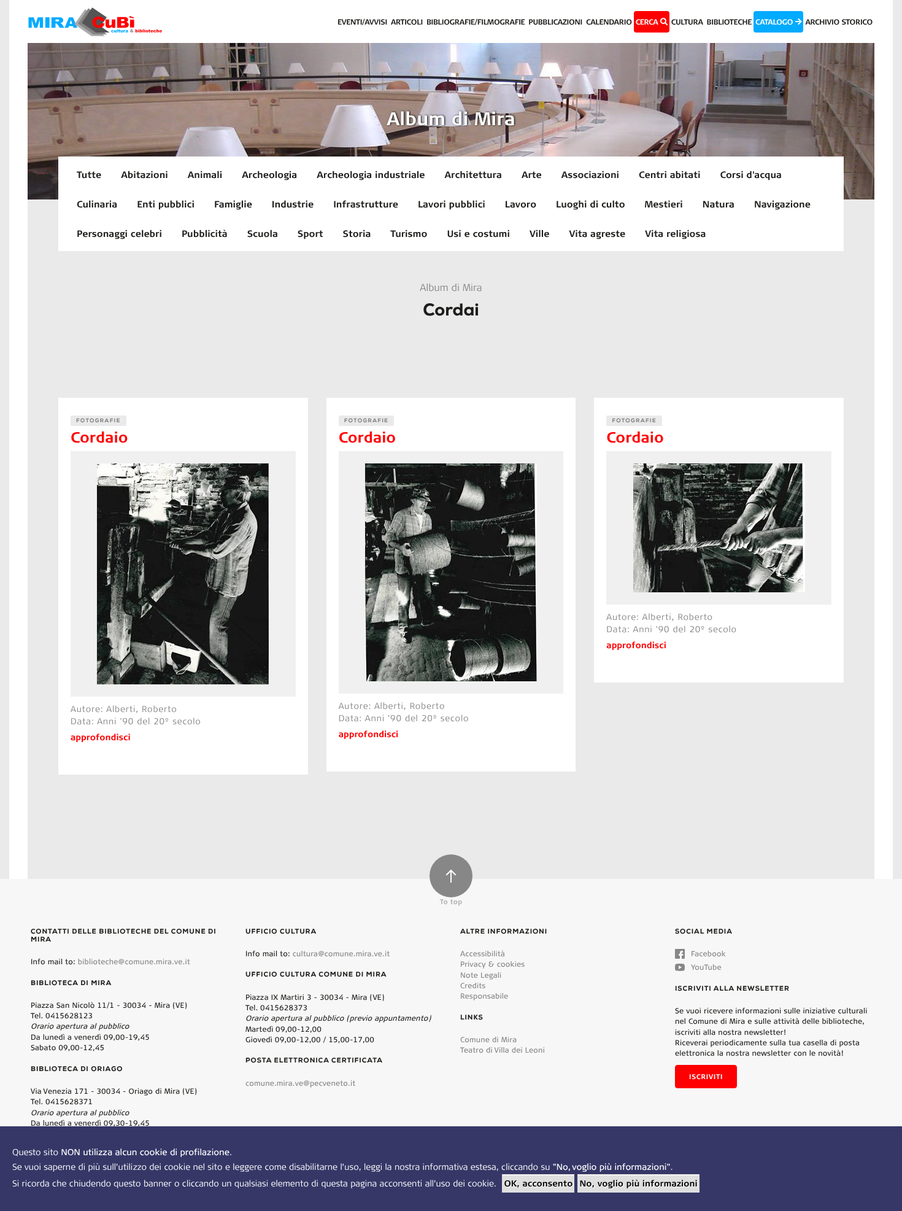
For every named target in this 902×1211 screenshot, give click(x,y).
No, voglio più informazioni (638, 1183)
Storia (357, 233)
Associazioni (590, 174)
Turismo (408, 233)
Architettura (472, 174)
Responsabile (484, 995)
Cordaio (99, 436)
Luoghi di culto (590, 204)
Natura (718, 204)
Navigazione (782, 204)
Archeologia (269, 174)
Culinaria (97, 204)
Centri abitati (669, 174)
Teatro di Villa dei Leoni (502, 1049)
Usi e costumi (478, 233)
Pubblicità (205, 233)
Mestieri (664, 204)
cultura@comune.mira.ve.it (341, 953)
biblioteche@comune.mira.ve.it (134, 961)
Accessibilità (482, 953)
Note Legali (480, 975)
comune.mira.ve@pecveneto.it (300, 1083)
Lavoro (520, 204)
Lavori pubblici (451, 204)
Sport (310, 233)
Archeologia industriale (371, 174)
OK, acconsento (538, 1183)
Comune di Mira (488, 1039)
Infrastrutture (365, 204)
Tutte (89, 174)
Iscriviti (706, 1076)
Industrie (293, 204)
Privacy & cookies (492, 964)
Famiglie (233, 204)
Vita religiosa (675, 233)
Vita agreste (597, 233)
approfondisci (101, 737)
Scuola (262, 233)
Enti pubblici (166, 204)
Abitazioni (144, 174)
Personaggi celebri (119, 233)
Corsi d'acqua (751, 174)
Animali (205, 174)
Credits (473, 985)
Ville (539, 233)
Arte (532, 174)
